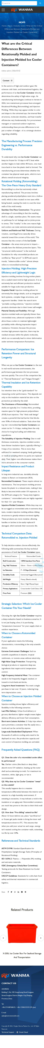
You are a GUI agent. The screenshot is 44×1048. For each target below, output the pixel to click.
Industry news (19, 26)
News (10, 26)
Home (4, 26)
